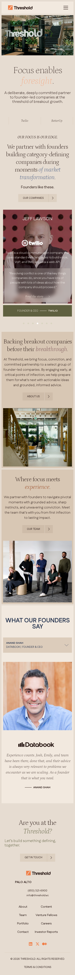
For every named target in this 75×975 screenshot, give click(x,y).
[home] (19, 7)
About (23, 913)
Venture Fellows (46, 921)
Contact (23, 938)
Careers (46, 929)
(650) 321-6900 (37, 896)
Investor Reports (46, 938)
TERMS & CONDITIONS (37, 973)
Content (46, 913)
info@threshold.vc (38, 901)
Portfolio (23, 929)
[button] (65, 7)
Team (23, 921)
